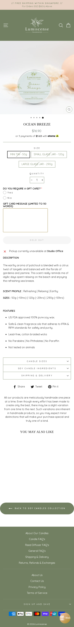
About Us (37, 575)
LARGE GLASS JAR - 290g (37, 164)
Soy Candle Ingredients (37, 368)
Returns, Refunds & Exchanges (37, 562)
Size (37, 148)
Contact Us (37, 581)
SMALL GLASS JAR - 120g (49, 154)
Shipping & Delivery (37, 375)
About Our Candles (37, 533)
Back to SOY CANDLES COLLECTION (39, 508)
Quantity (37, 173)
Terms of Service (37, 593)
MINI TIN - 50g (18, 154)
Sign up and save (37, 604)
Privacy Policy (37, 587)
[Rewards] (65, 618)
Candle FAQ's (37, 539)
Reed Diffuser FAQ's (37, 545)
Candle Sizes (37, 361)
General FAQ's (37, 551)
